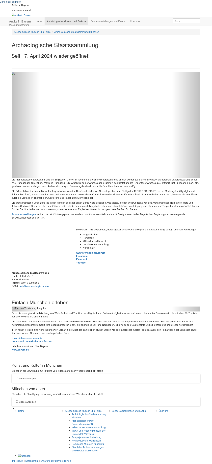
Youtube (81, 262)
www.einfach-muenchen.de (27, 338)
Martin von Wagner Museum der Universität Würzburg (89, 432)
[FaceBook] (24, 455)
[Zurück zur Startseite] (21, 15)
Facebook (81, 259)
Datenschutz (31, 460)
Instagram (81, 256)
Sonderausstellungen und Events (108, 21)
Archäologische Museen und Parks (32, 31)
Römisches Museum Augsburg (88, 443)
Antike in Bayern (20, 22)
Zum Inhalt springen (10, 1)
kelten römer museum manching (89, 427)
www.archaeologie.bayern (91, 252)
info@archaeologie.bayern (35, 286)
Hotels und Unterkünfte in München (32, 341)
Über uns (135, 21)
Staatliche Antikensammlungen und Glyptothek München (88, 448)
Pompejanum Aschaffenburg (86, 437)
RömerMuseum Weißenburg (87, 440)
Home (39, 21)
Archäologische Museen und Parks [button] (65, 21)
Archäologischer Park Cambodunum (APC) (83, 422)
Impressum (17, 460)
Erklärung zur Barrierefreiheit (55, 460)
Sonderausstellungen (24, 214)
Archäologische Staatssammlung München (76, 31)
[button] (26, 125)
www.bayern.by (20, 349)
